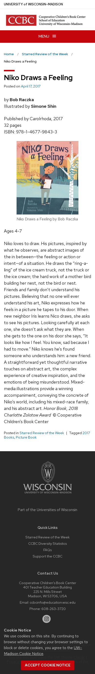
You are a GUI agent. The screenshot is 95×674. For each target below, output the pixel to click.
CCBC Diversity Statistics (47, 543)
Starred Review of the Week (41, 432)
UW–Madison (33, 4)
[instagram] (46, 619)
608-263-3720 (53, 608)
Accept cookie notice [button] (47, 665)
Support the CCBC (47, 556)
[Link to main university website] (47, 494)
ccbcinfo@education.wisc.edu (53, 602)
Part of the (47, 509)
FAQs (47, 549)
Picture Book (26, 437)
